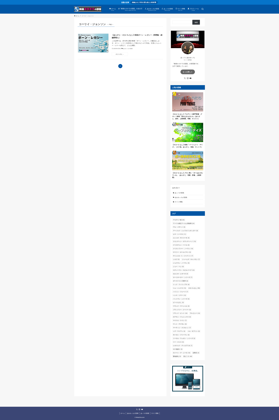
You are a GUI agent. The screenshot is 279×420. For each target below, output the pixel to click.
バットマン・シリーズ (181, 299)
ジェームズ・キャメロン (191, 259)
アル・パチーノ (179, 227)
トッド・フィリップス (181, 284)
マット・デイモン (180, 324)
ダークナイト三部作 (180, 281)
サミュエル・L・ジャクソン (183, 256)
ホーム (123, 413)
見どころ (187, 356)
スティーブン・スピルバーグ (183, 270)
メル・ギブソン (194, 331)
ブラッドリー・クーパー (182, 310)
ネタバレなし (194, 288)
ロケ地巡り (177, 349)
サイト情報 (179, 202)
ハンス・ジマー (179, 295)
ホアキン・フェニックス (182, 317)
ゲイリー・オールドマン (182, 252)
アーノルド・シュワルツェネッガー (185, 230)
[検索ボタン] (202, 9)
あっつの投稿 (179, 193)
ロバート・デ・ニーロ (181, 353)
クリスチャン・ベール (181, 245)
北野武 (196, 353)
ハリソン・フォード (180, 292)
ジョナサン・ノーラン (181, 263)
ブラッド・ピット (180, 313)
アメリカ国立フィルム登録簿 (183, 223)
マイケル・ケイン (180, 320)
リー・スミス (178, 342)
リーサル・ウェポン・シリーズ (184, 338)
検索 (196, 22)
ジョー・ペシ (178, 266)
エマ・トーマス (179, 234)
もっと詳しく (188, 72)
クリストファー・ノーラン (183, 248)
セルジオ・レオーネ (180, 274)
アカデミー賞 (179, 220)
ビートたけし (178, 302)
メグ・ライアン (179, 331)
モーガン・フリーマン (181, 335)
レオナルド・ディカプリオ (182, 345)
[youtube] (190, 78)
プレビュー (195, 313)
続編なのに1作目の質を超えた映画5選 (144, 2)
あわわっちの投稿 (181, 197)
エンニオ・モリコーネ (181, 238)
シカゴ (176, 259)
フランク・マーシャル (181, 306)
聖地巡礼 (177, 356)
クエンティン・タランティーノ (184, 241)
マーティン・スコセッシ (182, 327)
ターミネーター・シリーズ (182, 277)
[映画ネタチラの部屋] (87, 9)
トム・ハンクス (179, 288)
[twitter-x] (185, 78)
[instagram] (188, 78)
